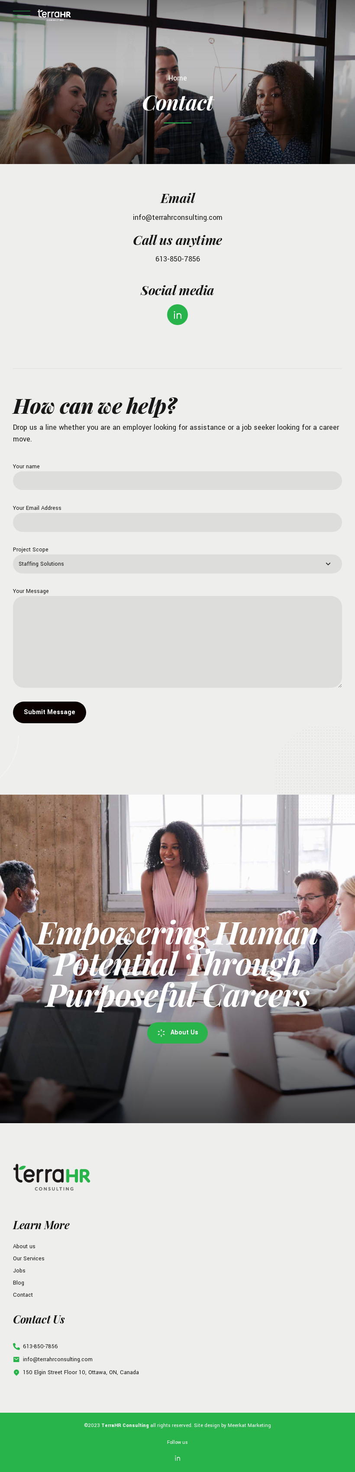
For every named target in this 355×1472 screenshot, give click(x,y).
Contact (23, 1295)
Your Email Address (37, 508)
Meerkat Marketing (249, 1425)
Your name (26, 466)
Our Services (29, 1259)
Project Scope (30, 550)
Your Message (31, 591)
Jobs (19, 1271)
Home (177, 78)
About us (24, 1246)
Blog (18, 1283)
